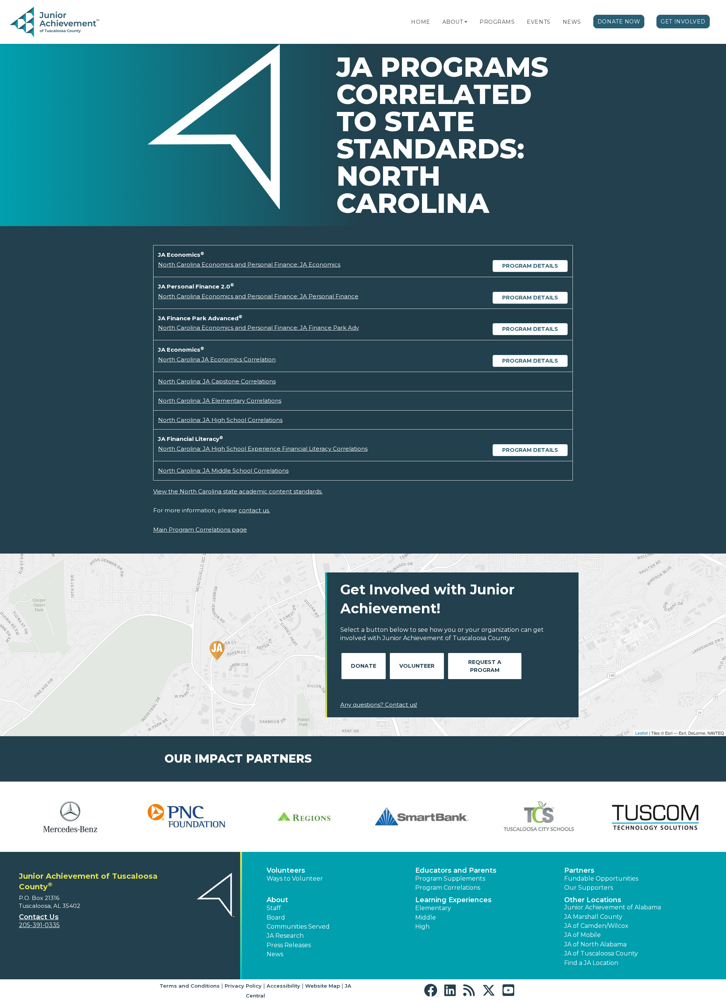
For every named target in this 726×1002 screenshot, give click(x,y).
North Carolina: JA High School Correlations (220, 419)
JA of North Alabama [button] (595, 944)
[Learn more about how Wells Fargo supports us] (187, 817)
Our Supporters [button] (588, 887)
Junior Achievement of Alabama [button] (612, 907)
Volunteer (416, 665)
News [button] (275, 954)
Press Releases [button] (289, 945)
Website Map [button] (322, 986)
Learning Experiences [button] (453, 900)
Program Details (530, 265)
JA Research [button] (285, 935)
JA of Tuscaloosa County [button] (601, 953)
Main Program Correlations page (200, 529)
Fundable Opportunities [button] (601, 878)
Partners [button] (579, 870)
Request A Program (484, 666)
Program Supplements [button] (450, 878)
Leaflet (641, 733)
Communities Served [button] (298, 926)
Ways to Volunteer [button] (295, 878)
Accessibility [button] (283, 986)
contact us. (254, 510)
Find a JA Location (591, 962)
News (572, 22)
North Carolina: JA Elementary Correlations (219, 400)
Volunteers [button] (286, 870)
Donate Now (619, 21)
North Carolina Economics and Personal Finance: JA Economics (249, 264)
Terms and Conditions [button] (190, 986)
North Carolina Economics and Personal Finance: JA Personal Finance (258, 296)
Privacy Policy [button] (243, 986)
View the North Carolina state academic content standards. (238, 491)
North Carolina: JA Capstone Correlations (217, 381)
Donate (363, 665)
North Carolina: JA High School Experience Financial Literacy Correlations (263, 448)
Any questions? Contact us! (378, 704)
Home (420, 22)
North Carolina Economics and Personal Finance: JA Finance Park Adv (258, 327)
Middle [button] (425, 917)
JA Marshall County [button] (593, 916)
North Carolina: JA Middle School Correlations (223, 470)
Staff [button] (274, 908)
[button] (465, 22)
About (452, 22)
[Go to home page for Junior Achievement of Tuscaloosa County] (55, 22)
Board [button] (276, 917)
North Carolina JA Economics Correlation (217, 359)
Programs (497, 22)
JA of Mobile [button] (582, 934)
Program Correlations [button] (447, 887)
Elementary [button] (433, 908)
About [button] (277, 900)
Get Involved (683, 21)
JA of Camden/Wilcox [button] (596, 925)
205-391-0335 (39, 925)
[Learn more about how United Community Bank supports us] (70, 817)
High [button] (422, 926)
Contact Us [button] (39, 917)
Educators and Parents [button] (455, 870)
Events (538, 22)
